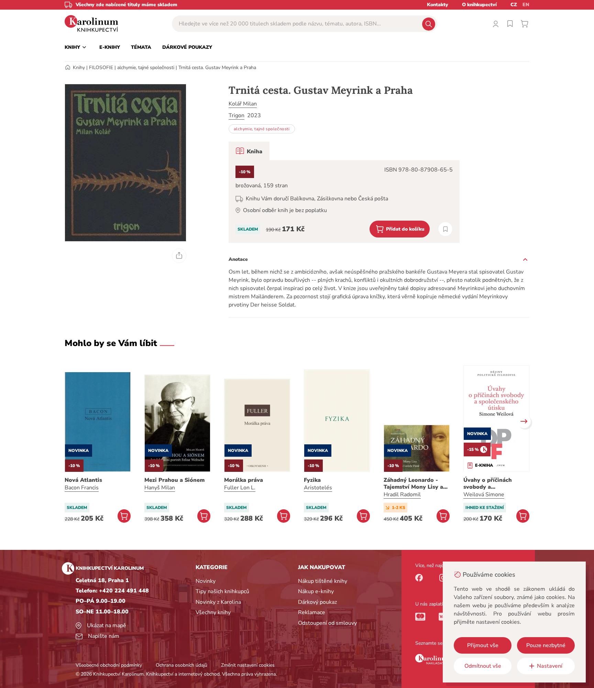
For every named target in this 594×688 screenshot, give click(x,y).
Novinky (206, 581)
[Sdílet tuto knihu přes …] (179, 255)
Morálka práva (243, 480)
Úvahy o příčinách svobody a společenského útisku (492, 483)
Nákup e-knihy (316, 591)
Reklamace (311, 612)
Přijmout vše (482, 645)
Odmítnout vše (482, 666)
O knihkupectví (479, 4)
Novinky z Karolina (218, 602)
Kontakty (437, 4)
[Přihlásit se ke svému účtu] (495, 24)
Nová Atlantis (83, 480)
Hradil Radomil (402, 494)
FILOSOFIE (101, 67)
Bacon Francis (82, 487)
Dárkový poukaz (317, 602)
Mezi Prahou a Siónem (174, 480)
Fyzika (312, 480)
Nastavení (549, 666)
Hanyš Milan (159, 487)
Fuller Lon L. (239, 487)
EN (525, 4)
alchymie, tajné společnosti (145, 67)
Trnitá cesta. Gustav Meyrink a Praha (217, 67)
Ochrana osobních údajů (181, 665)
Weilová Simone (483, 494)
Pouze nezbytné (545, 645)
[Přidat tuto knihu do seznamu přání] (445, 229)
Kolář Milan (243, 104)
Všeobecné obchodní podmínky (109, 665)
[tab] (249, 151)
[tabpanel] (344, 201)
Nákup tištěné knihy (322, 581)
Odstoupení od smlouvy (327, 623)
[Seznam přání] (510, 24)
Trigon (236, 115)
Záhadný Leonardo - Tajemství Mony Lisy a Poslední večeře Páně (413, 483)
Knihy (79, 67)
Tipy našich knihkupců (222, 591)
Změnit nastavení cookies (248, 665)
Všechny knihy (213, 612)
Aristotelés (318, 487)
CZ (513, 4)
